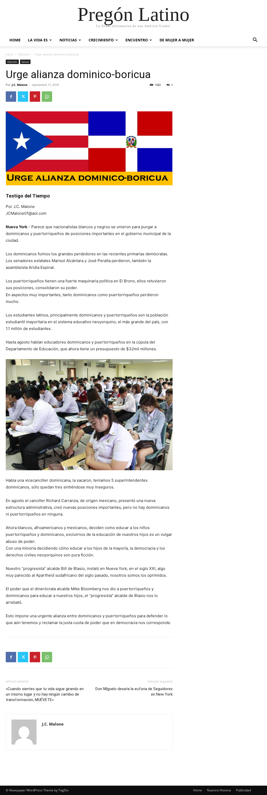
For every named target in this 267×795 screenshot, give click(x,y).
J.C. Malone (20, 85)
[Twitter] (23, 96)
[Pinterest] (35, 96)
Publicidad (243, 790)
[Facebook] (11, 96)
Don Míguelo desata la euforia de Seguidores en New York (134, 691)
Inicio (9, 54)
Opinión (23, 54)
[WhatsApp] (47, 96)
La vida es (38, 39)
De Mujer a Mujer (177, 39)
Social (25, 61)
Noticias (68, 39)
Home (15, 39)
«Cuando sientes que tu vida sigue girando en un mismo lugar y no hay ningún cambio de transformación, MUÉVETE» (45, 694)
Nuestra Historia (219, 790)
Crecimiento (101, 39)
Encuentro (136, 39)
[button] (255, 40)
